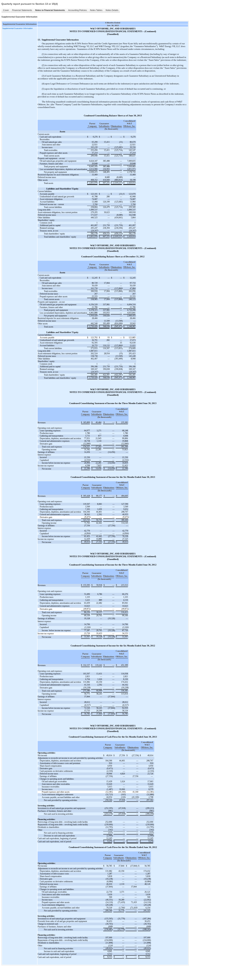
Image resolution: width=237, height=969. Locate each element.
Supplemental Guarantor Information (17, 28)
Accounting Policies (77, 10)
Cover (6, 10)
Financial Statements (22, 10)
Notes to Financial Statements (50, 10)
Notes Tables (96, 10)
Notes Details (112, 10)
